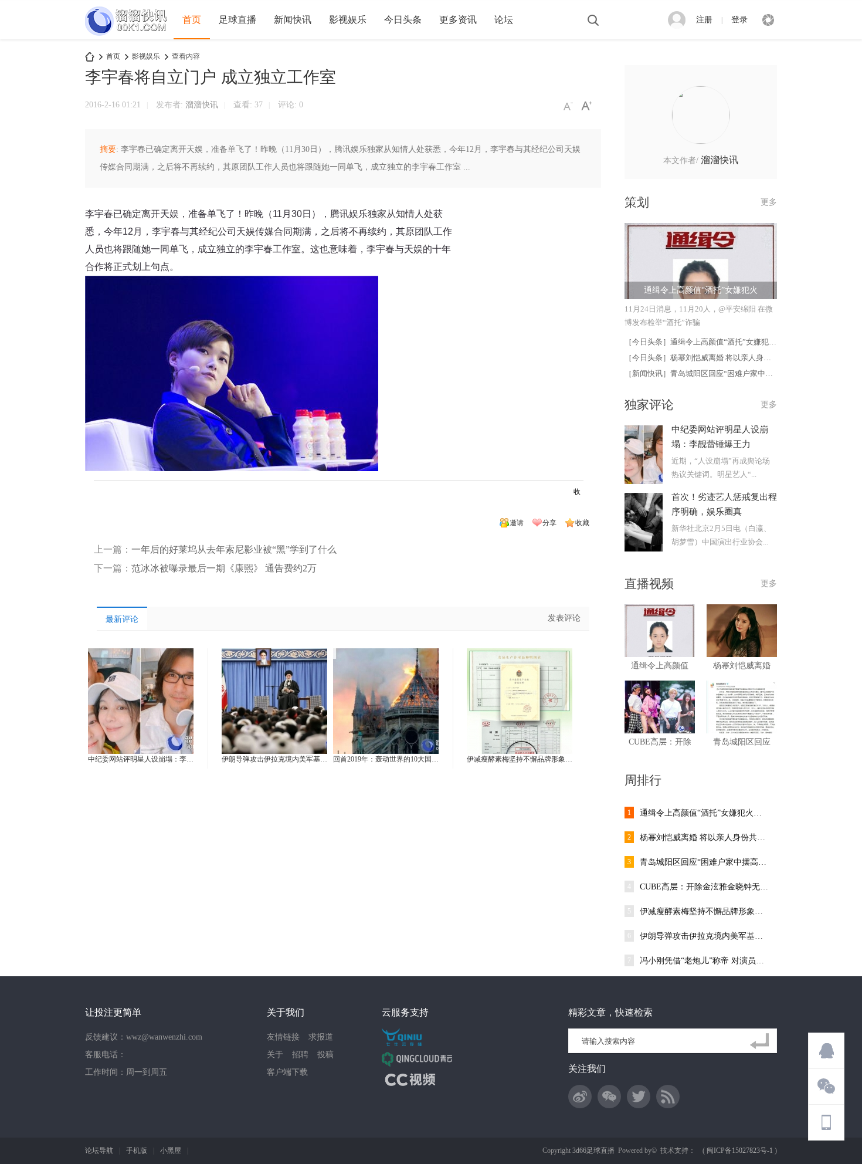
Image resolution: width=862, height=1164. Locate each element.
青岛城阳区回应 (742, 741)
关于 (275, 1054)
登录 (739, 19)
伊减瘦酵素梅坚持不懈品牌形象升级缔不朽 (533, 759)
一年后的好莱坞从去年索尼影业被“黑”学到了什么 (234, 549)
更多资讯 (458, 20)
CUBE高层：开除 (660, 741)
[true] (761, 1041)
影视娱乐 (347, 20)
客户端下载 (287, 1072)
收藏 (582, 523)
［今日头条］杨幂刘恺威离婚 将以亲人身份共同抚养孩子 (721, 357)
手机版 (136, 1150)
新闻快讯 (292, 20)
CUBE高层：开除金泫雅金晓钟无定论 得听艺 (704, 886)
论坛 (503, 20)
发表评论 (564, 618)
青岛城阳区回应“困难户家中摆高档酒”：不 (704, 862)
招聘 (300, 1054)
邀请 (517, 523)
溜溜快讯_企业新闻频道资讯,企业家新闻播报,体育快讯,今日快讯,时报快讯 (89, 56)
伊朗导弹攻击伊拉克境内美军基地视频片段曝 (292, 759)
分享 (549, 523)
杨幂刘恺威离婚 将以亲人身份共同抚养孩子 (704, 837)
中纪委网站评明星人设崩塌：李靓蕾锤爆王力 (158, 759)
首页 (191, 20)
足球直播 (237, 20)
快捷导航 (768, 20)
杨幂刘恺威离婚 (742, 665)
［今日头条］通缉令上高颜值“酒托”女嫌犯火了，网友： (720, 341)
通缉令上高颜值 (659, 665)
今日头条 (403, 20)
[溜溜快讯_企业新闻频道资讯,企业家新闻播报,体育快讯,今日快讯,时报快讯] (129, 37)
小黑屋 (170, 1150)
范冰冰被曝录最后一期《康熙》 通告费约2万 (224, 568)
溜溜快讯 (201, 104)
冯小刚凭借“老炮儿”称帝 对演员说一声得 (704, 960)
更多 (769, 202)
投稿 (325, 1054)
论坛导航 (99, 1150)
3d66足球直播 (593, 1150)
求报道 (320, 1037)
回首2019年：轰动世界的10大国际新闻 (393, 759)
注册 (704, 19)
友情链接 (283, 1037)
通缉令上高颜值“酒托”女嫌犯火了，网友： (704, 812)
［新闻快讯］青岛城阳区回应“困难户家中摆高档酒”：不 (720, 373)
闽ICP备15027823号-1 (740, 1150)
